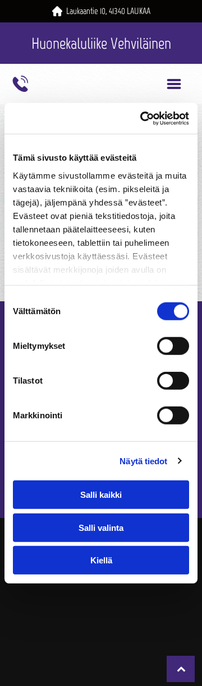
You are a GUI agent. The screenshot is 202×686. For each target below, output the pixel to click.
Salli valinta (101, 527)
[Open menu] (174, 84)
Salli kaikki (101, 495)
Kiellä (101, 560)
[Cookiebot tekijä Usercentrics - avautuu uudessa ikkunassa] (142, 118)
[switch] (173, 346)
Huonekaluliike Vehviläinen (101, 43)
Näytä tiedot (143, 460)
